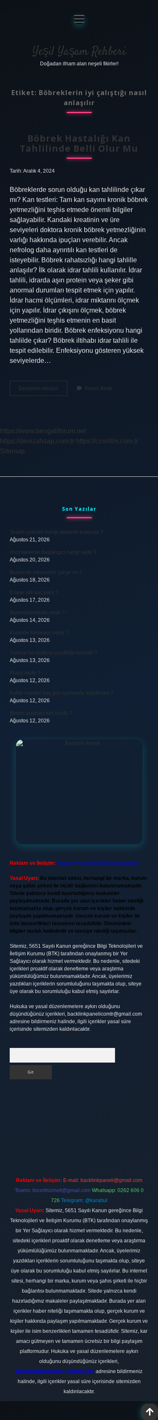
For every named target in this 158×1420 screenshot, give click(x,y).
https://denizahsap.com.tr (37, 441)
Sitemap (12, 451)
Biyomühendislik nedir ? (37, 613)
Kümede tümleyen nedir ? (39, 633)
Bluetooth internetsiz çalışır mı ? (46, 572)
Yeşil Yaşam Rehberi (79, 52)
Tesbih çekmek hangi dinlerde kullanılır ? (56, 532)
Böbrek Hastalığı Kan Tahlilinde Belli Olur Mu (79, 143)
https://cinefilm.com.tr (107, 441)
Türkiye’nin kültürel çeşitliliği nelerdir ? (53, 653)
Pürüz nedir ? (25, 673)
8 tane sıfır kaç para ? (34, 592)
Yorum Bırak (98, 388)
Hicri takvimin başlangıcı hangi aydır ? (53, 552)
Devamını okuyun (43, 390)
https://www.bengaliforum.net (43, 431)
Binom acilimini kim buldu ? (41, 713)
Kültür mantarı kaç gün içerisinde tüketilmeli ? (61, 693)
